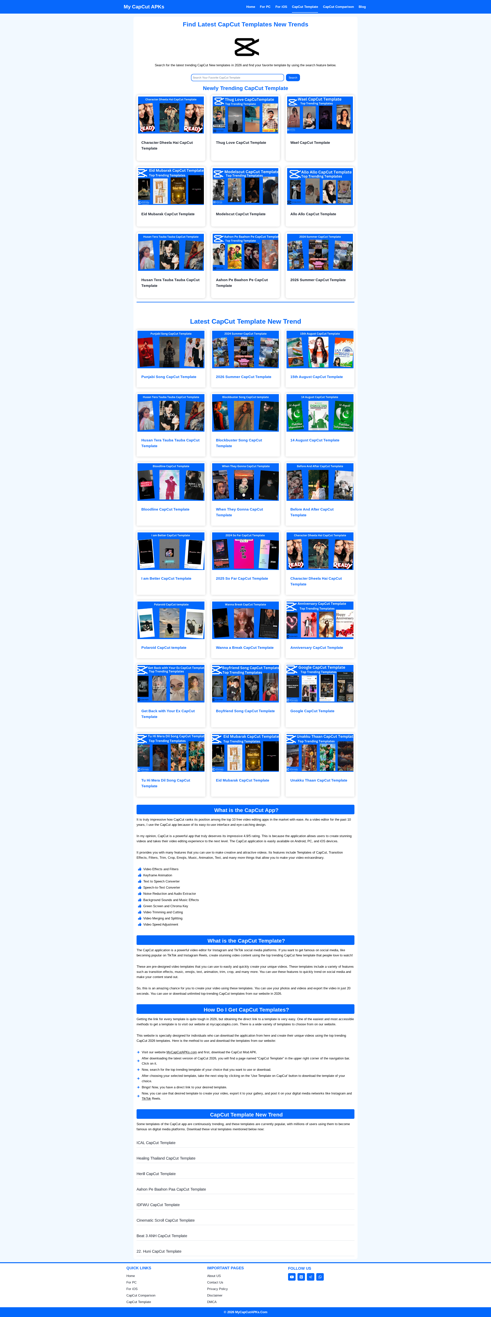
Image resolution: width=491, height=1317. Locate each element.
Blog (362, 7)
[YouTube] (292, 1277)
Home (250, 7)
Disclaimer (214, 1295)
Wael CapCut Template (310, 143)
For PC (265, 7)
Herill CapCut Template (156, 1174)
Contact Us (215, 1282)
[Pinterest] (301, 1277)
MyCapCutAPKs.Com (251, 1312)
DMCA (212, 1302)
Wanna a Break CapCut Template (245, 648)
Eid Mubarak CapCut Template (168, 214)
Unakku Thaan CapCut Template (318, 780)
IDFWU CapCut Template (158, 1205)
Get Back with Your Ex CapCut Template (168, 714)
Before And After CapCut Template (312, 512)
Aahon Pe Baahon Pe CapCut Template (242, 283)
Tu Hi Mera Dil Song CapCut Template (165, 783)
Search (293, 77)
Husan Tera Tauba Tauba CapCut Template (170, 283)
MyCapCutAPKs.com (181, 1052)
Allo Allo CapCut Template (313, 214)
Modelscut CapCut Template (241, 214)
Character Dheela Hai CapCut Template (167, 145)
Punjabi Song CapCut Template (168, 377)
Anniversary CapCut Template (316, 648)
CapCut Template (305, 7)
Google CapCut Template (312, 711)
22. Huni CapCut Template (159, 1251)
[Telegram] (310, 1277)
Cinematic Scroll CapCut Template (166, 1220)
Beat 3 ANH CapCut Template (162, 1236)
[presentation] (171, 115)
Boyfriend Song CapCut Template (245, 711)
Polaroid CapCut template (163, 648)
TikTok (146, 1098)
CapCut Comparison (338, 7)
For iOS (281, 7)
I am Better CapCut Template (166, 578)
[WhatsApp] (320, 1277)
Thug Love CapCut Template (241, 143)
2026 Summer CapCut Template (318, 280)
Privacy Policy (217, 1289)
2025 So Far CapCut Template (242, 578)
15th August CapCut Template (316, 377)
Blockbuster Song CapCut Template (239, 443)
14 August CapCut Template (314, 440)
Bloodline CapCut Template (165, 509)
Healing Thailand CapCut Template (166, 1158)
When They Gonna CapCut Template (239, 512)
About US (214, 1276)
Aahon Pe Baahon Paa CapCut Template (171, 1189)
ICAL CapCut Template (156, 1143)
